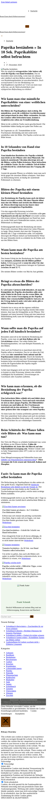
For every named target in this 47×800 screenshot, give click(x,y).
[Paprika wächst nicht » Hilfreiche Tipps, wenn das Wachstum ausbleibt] (11, 563)
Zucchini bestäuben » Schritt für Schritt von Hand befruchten (21, 531)
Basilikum (10, 655)
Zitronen (9, 693)
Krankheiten (11, 666)
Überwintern (11, 691)
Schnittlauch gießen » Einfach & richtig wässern (25, 635)
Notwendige (9, 764)
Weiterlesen (6, 522)
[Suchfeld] (31, 616)
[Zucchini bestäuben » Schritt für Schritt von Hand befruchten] (11, 527)
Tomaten (9, 689)
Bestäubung (10, 657)
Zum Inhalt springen (9, 2)
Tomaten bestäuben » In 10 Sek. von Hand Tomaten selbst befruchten (20, 549)
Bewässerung (11, 659)
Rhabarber (10, 680)
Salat (8, 682)
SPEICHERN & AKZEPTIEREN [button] (14, 798)
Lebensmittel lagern (14, 668)
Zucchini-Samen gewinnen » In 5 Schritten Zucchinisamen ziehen (20, 511)
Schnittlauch (11, 686)
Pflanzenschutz (12, 675)
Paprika (9, 671)
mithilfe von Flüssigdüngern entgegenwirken (18, 460)
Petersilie (9, 673)
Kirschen (9, 664)
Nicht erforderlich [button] (8, 780)
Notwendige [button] (6, 761)
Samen (8, 684)
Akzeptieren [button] (20, 714)
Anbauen (9, 653)
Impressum (14, 700)
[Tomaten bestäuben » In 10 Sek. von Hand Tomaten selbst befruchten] (11, 545)
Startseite (33, 11)
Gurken (9, 662)
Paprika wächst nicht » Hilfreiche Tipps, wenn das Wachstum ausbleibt (22, 567)
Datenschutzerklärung (28, 700)
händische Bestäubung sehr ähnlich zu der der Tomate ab (20, 486)
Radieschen (10, 677)
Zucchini (9, 695)
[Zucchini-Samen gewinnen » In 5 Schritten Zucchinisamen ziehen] (14, 506)
